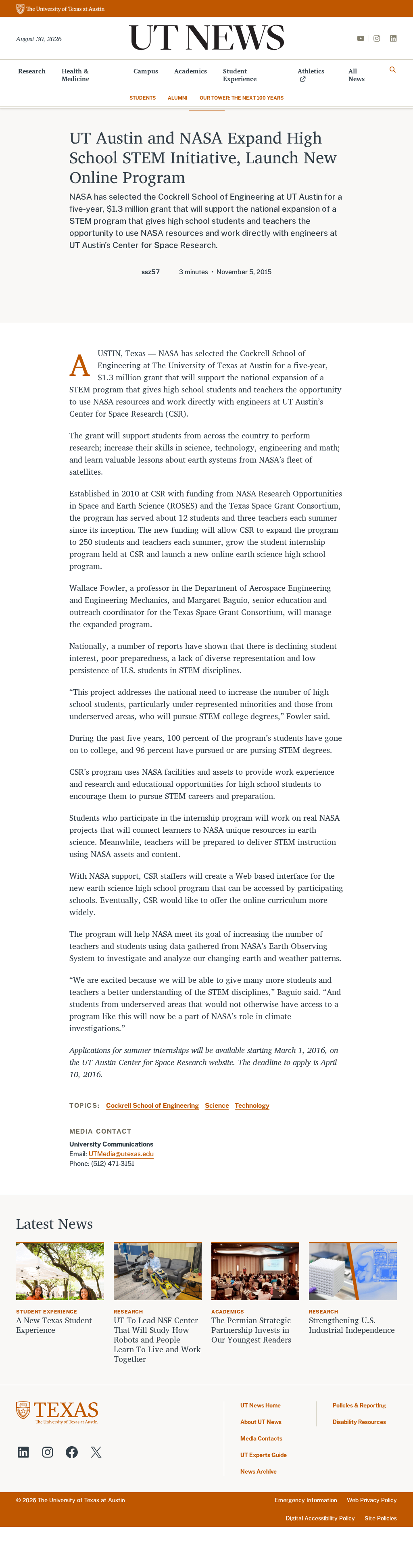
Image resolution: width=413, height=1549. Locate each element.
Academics (190, 71)
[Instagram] (376, 38)
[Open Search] (393, 70)
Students (142, 98)
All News (356, 75)
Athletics (311, 71)
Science (217, 1105)
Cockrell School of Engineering (152, 1105)
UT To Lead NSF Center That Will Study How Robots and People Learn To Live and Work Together (157, 1340)
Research (32, 71)
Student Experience (240, 75)
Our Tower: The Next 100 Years (242, 98)
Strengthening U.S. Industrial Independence (352, 1325)
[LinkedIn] (393, 38)
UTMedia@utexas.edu (121, 1154)
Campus (145, 71)
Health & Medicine (75, 75)
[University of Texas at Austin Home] (60, 9)
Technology (252, 1105)
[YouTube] (360, 38)
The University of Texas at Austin (81, 1500)
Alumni (178, 98)
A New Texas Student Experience (54, 1325)
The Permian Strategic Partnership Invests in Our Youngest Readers (251, 1330)
